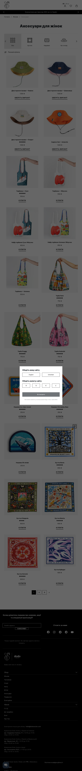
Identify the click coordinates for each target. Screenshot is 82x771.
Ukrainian (51, 374)
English (31, 374)
